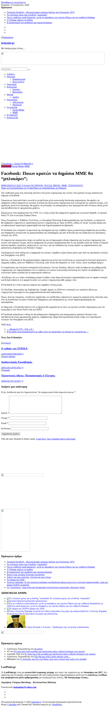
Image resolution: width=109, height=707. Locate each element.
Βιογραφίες (17, 92)
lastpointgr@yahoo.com (24, 687)
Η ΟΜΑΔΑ (12, 115)
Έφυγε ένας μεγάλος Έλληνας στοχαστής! (26, 574)
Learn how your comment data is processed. (56, 439)
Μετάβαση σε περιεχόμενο (13, 2)
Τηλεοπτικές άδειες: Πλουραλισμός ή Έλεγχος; (28, 375)
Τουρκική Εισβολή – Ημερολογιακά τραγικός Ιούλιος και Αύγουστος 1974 (40, 12)
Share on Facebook (9, 188)
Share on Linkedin (41, 188)
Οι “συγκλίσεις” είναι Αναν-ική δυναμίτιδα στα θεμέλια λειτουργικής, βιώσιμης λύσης (46, 587)
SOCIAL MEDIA (52, 185)
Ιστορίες (16, 89)
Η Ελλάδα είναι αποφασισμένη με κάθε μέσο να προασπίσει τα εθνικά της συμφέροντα (48, 332)
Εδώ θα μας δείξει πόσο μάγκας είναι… (52, 656)
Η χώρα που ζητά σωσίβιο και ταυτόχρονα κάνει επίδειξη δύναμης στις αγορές (49, 651)
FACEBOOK (37, 185)
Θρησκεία (17, 105)
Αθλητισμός (18, 102)
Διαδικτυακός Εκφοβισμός (16, 362)
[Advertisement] (54, 141)
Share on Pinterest (58, 188)
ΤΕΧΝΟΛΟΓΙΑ (75, 185)
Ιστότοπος (5, 428)
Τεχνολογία (12, 107)
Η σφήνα (38, 649)
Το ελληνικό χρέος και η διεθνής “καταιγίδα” (27, 15)
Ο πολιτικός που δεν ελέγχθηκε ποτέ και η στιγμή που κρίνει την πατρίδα (53, 659)
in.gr (8, 324)
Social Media (18, 110)
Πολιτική (11, 76)
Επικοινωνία (12, 117)
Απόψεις (11, 74)
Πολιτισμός (12, 99)
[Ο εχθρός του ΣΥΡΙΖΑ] (6, 343)
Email (4, 423)
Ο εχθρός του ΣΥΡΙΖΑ (14, 348)
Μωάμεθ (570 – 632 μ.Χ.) (20, 329)
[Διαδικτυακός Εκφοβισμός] (8, 356)
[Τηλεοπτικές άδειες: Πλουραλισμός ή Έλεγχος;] (5, 370)
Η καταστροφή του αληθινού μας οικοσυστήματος (29, 22)
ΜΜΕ (15, 112)
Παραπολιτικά (18, 79)
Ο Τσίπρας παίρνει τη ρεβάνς (20, 20)
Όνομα (5, 418)
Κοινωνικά (12, 87)
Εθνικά (10, 94)
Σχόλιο (5, 413)
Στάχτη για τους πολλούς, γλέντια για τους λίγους (29, 577)
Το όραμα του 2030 (15, 580)
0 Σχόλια (26, 185)
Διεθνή (15, 97)
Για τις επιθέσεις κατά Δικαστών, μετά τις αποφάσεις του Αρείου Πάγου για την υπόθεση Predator (51, 17)
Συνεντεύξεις (18, 82)
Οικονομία (11, 84)
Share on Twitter (25, 188)
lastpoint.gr (7, 42)
